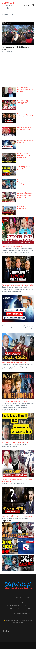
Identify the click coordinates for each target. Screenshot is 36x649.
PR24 (19, 608)
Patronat (28, 611)
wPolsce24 (27, 605)
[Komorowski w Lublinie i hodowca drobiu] (18, 33)
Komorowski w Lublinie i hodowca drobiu (15, 48)
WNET (11, 608)
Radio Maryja (15, 600)
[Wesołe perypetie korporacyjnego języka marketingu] (10, 563)
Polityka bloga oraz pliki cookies (22, 613)
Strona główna (6, 14)
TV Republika (27, 600)
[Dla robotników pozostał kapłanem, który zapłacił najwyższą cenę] (26, 530)
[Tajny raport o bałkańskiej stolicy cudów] (10, 530)
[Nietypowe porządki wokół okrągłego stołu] (26, 563)
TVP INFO (27, 608)
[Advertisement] (18, 71)
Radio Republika (26, 602)
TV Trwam (27, 597)
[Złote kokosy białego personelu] (10, 546)
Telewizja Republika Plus (13, 605)
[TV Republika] (26, 546)
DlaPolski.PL (8, 2)
